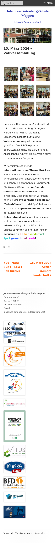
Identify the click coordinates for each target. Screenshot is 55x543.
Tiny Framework (23, 533)
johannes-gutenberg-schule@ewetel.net (24, 312)
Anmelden (40, 533)
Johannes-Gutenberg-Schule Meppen (27, 13)
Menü (50, 2)
